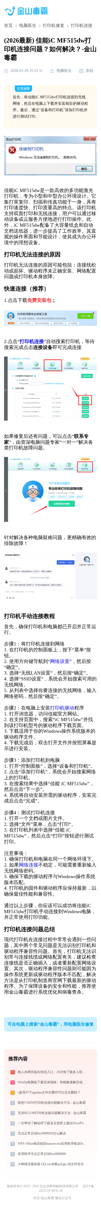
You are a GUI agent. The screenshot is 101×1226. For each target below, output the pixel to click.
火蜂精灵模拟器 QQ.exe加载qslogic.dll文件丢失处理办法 (53, 1164)
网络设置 (59, 661)
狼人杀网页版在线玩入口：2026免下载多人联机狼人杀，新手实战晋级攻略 (53, 1072)
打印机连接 (32, 341)
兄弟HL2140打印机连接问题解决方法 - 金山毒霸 (52, 1113)
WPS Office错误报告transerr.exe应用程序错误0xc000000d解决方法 (53, 1143)
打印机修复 (53, 25)
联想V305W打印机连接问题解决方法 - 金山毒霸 (52, 1103)
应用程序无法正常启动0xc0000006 (42, 1154)
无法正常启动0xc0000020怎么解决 (42, 1133)
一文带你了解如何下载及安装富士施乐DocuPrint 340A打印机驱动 (53, 1123)
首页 (8, 25)
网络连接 (28, 865)
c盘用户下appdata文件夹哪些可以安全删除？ (49, 1092)
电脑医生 (27, 25)
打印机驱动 (62, 708)
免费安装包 (39, 300)
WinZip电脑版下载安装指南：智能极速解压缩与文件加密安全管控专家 (53, 1082)
